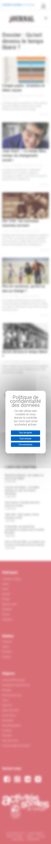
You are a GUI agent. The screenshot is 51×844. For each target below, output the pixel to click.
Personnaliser (25, 444)
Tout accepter (25, 432)
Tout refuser (25, 438)
